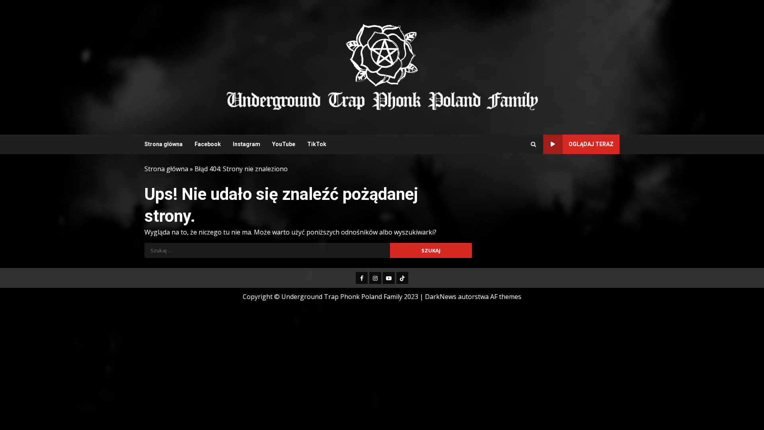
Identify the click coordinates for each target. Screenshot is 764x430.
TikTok (316, 144)
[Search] (533, 144)
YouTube (283, 144)
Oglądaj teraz (591, 144)
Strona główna (163, 144)
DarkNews (440, 296)
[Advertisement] (479, 66)
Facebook (208, 144)
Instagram (246, 144)
